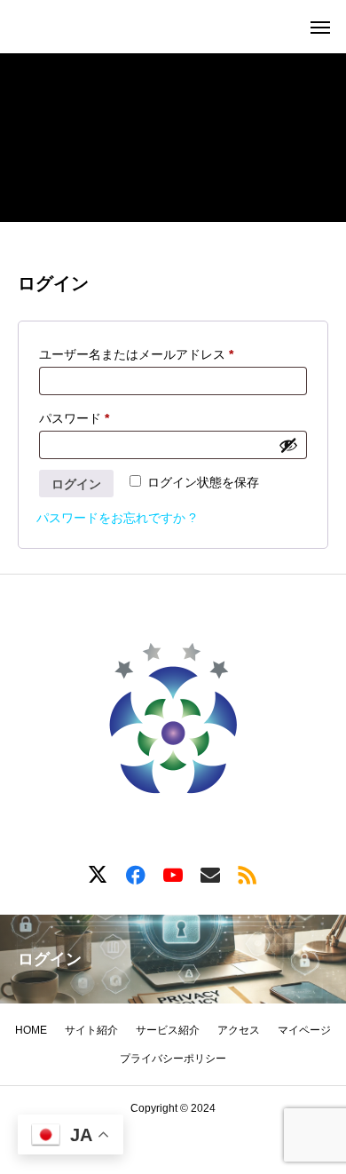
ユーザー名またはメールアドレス (142, 356)
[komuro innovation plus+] (173, 723)
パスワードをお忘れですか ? (116, 518)
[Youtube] (173, 874)
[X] (98, 874)
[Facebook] (135, 874)
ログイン (76, 484)
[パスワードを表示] (288, 445)
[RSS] (247, 874)
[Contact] (210, 874)
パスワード (80, 420)
